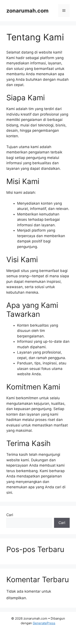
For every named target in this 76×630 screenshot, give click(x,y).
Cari (9, 515)
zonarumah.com (27, 10)
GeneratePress (44, 623)
